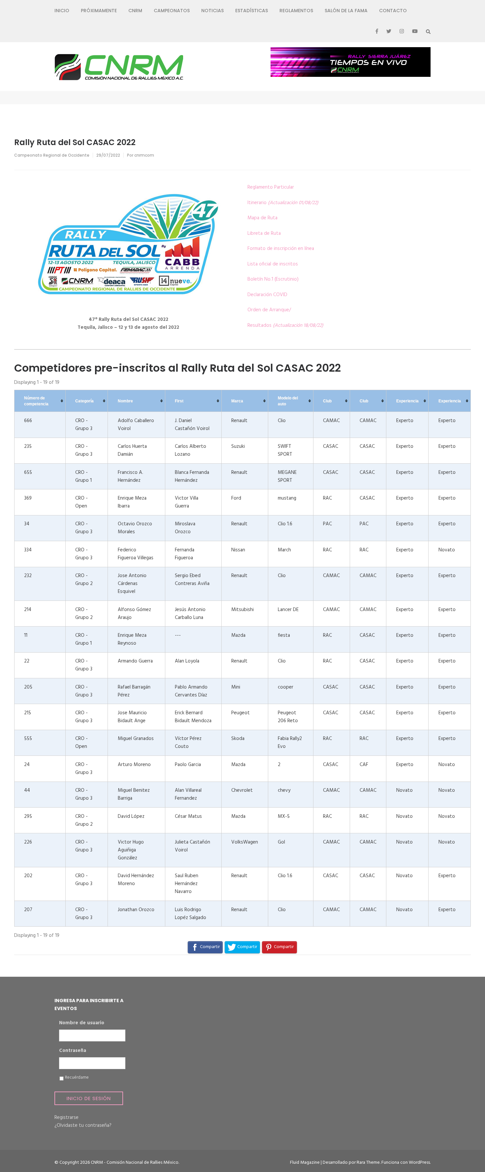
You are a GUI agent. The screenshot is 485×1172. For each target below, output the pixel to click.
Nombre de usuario (81, 1023)
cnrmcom (144, 155)
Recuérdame (77, 1077)
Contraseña (72, 1051)
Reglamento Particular (270, 187)
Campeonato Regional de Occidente (51, 155)
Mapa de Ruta (262, 218)
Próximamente (99, 10)
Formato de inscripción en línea (280, 249)
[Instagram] (402, 32)
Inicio (61, 10)
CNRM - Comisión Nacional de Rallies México (134, 1162)
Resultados (285, 325)
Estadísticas (251, 10)
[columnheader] (40, 401)
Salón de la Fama (346, 10)
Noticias (212, 10)
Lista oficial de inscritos (272, 264)
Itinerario (282, 203)
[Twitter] (388, 32)
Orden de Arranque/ (269, 310)
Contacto (393, 10)
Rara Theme (368, 1162)
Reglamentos (296, 10)
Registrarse (66, 1118)
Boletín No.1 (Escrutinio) (273, 279)
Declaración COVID (267, 295)
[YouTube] (415, 32)
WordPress (419, 1162)
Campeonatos (172, 10)
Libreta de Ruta (264, 233)
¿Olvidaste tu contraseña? (83, 1125)
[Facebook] (376, 32)
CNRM (135, 10)
